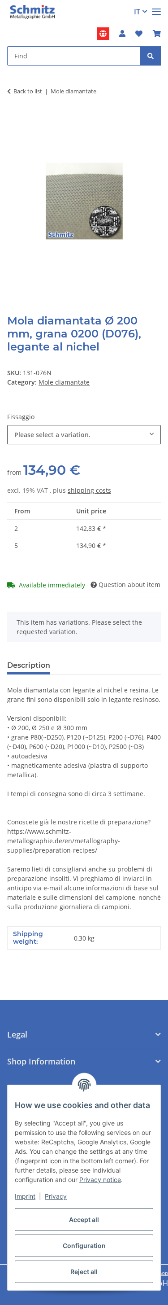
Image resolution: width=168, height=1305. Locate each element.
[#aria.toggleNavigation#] (156, 7)
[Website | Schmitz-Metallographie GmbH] (103, 34)
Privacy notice (100, 1179)
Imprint (25, 1196)
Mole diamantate (64, 382)
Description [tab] (28, 665)
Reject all (84, 1271)
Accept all (84, 1219)
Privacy (56, 1196)
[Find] (150, 56)
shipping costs (89, 490)
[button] (122, 34)
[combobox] (84, 434)
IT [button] (137, 12)
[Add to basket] (14, 119)
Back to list (27, 91)
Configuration (84, 1245)
